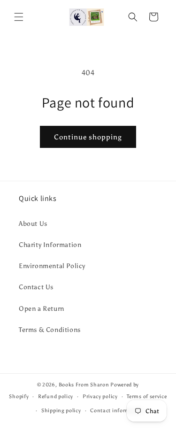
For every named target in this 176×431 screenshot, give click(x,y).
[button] (18, 17)
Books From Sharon (84, 385)
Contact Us (36, 287)
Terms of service (147, 396)
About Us (33, 224)
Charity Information (50, 245)
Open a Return (41, 309)
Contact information (117, 411)
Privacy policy (100, 396)
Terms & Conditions (50, 330)
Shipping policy (61, 411)
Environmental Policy (52, 266)
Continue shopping (88, 137)
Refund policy (55, 396)
